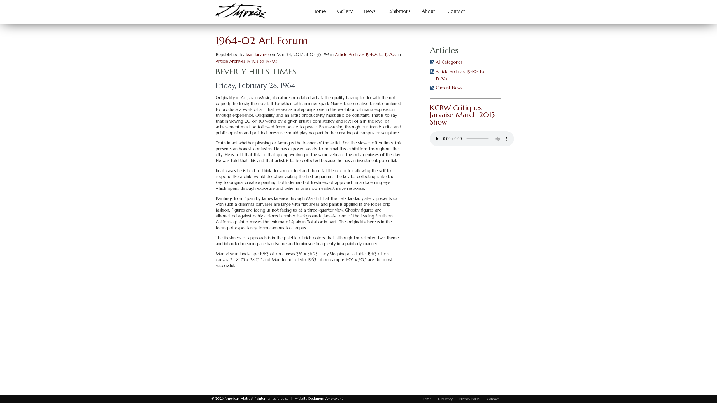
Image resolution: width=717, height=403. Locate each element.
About (428, 11)
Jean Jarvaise (257, 54)
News (370, 11)
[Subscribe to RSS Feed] (432, 63)
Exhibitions (399, 11)
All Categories (449, 62)
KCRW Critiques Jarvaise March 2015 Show (462, 114)
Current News (449, 87)
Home (319, 11)
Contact (456, 11)
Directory (445, 399)
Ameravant (334, 398)
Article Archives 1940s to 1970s (365, 54)
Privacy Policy (469, 399)
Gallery (345, 11)
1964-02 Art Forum (262, 40)
